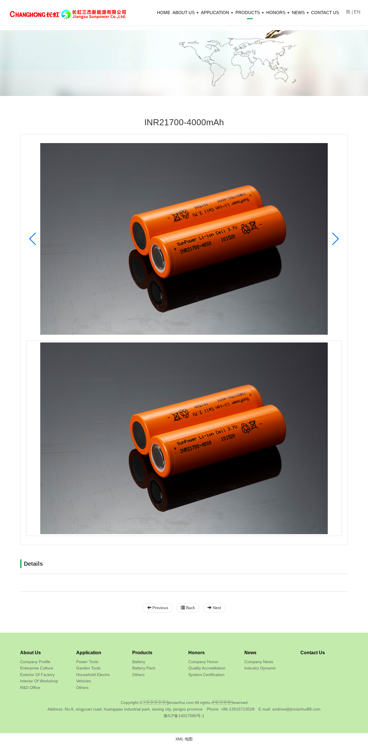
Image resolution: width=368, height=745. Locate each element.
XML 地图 (184, 739)
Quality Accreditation (206, 668)
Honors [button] (276, 12)
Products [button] (248, 12)
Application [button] (215, 12)
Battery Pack (143, 668)
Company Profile (35, 661)
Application (88, 652)
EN (357, 11)
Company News (258, 661)
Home (163, 12)
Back (190, 607)
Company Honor (203, 661)
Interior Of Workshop (39, 681)
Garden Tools (88, 668)
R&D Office (30, 687)
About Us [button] (184, 12)
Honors (196, 652)
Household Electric (93, 674)
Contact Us (325, 12)
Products (142, 652)
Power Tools (87, 661)
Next (216, 607)
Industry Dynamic (260, 668)
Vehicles (83, 681)
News (250, 652)
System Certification (206, 674)
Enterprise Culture (36, 668)
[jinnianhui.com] (67, 10)
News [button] (299, 12)
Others (82, 687)
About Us (30, 652)
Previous (159, 607)
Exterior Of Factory (37, 674)
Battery (138, 661)
